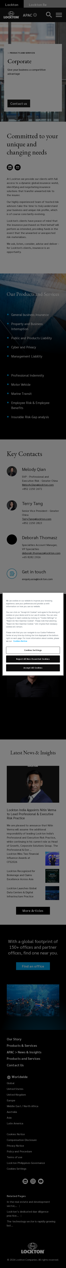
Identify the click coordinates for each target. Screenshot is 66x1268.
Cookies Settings (33, 650)
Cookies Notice (20, 641)
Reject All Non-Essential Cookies (33, 659)
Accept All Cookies (33, 667)
